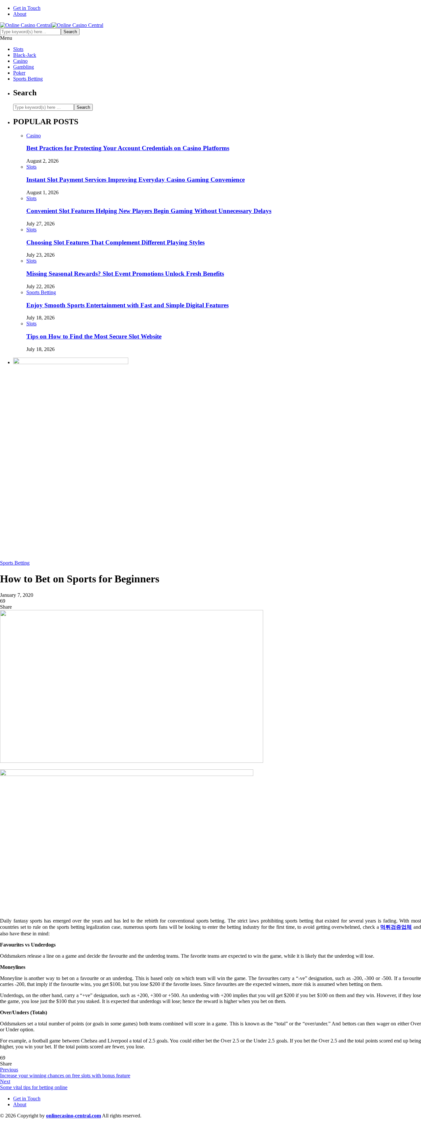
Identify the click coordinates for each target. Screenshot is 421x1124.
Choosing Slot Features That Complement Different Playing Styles (115, 242)
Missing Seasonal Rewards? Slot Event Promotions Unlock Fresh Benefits (125, 273)
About (19, 14)
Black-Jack (24, 55)
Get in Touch (26, 8)
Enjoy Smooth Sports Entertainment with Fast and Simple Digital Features (127, 305)
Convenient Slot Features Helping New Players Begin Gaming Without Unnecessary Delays (148, 210)
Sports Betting (28, 79)
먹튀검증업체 (396, 927)
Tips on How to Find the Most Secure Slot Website (93, 336)
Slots (18, 49)
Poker (19, 73)
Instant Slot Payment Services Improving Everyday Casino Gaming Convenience (135, 179)
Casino (20, 61)
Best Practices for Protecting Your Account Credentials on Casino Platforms (127, 148)
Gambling (23, 67)
